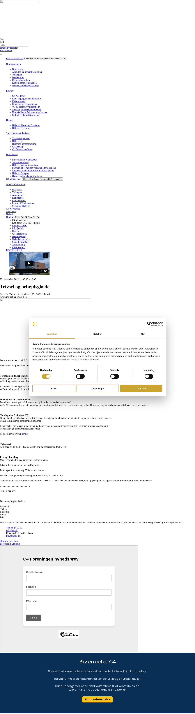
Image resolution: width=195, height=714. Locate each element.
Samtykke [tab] (52, 334)
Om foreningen (13, 64)
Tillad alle (141, 388)
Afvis (54, 388)
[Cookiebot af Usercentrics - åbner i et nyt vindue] (149, 324)
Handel (9, 120)
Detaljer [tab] (97, 334)
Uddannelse (12, 154)
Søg (2, 39)
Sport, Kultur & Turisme (18, 133)
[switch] (80, 376)
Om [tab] (143, 334)
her (26, 434)
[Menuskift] (1, 54)
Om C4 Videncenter (15, 184)
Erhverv (10, 90)
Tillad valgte (97, 388)
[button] (97, 506)
